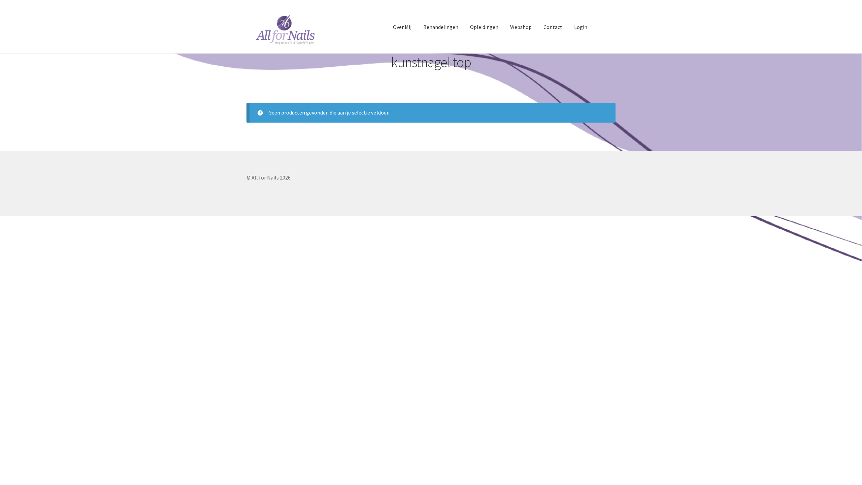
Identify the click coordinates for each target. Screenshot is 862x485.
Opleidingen (484, 27)
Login (580, 27)
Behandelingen (440, 27)
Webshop (521, 27)
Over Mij (402, 27)
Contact (552, 27)
